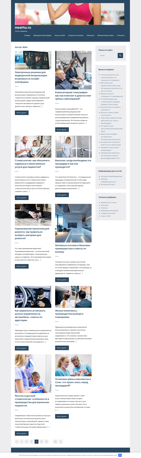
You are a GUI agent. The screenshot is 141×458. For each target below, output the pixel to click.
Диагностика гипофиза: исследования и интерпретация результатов (110, 136)
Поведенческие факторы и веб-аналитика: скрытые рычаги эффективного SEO (110, 155)
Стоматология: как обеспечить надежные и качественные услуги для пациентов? (32, 163)
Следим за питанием (75, 35)
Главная (27, 35)
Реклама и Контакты (108, 184)
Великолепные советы (105, 35)
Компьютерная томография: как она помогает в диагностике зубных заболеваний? (73, 95)
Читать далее (21, 113)
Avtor (17, 86)
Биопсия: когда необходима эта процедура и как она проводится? (73, 163)
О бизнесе (121, 35)
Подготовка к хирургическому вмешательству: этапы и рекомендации (111, 120)
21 (55, 441)
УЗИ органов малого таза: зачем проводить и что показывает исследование (110, 77)
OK (120, 455)
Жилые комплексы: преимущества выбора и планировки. (69, 313)
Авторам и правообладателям (111, 176)
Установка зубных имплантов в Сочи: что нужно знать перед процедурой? (73, 382)
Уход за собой (59, 35)
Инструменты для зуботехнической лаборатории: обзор (112, 128)
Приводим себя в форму (42, 35)
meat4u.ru (23, 27)
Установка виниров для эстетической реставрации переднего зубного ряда (110, 101)
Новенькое (90, 35)
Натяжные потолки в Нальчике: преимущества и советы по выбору (73, 248)
